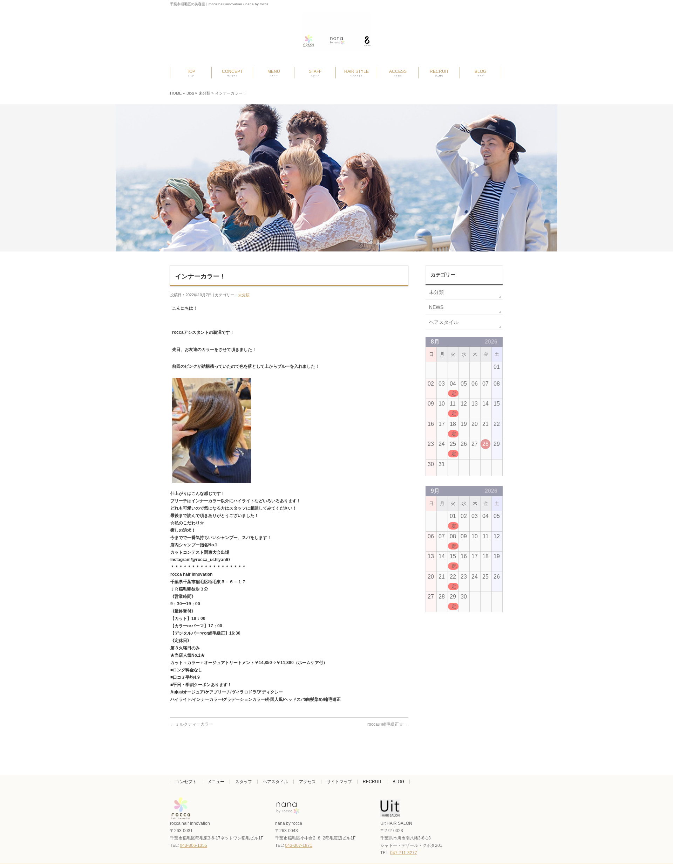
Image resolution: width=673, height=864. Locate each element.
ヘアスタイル (443, 322)
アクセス (307, 782)
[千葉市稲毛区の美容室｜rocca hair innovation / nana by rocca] (336, 43)
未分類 (204, 93)
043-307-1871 (298, 845)
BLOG (398, 782)
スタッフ (243, 782)
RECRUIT (372, 782)
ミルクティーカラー (191, 724)
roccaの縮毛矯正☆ (387, 724)
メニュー (216, 782)
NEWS (436, 307)
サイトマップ (339, 782)
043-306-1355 (193, 845)
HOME (176, 93)
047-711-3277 (403, 852)
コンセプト (186, 782)
